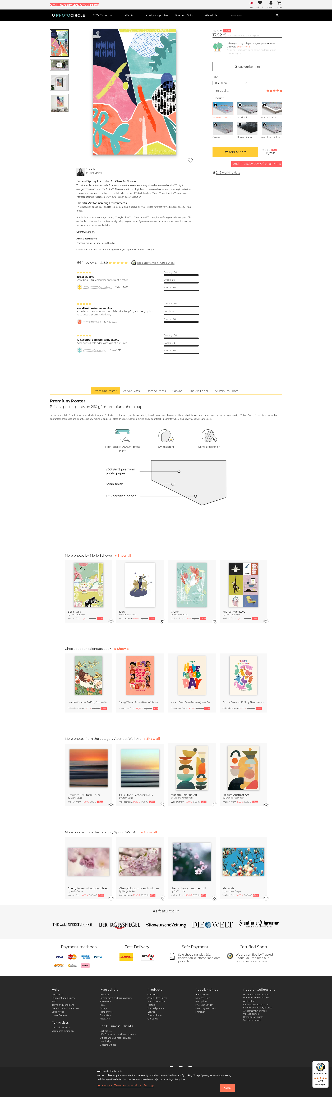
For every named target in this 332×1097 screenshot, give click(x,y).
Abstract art (249, 1001)
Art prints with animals (255, 1010)
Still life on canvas (252, 1020)
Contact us (57, 994)
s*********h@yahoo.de (94, 350)
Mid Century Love (234, 611)
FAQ (54, 1001)
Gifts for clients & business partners (118, 1034)
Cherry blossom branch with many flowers (140, 888)
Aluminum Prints (156, 1001)
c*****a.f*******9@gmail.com (97, 287)
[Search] (277, 15)
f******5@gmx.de (92, 321)
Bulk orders (106, 1031)
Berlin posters (202, 994)
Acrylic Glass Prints (157, 998)
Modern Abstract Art (184, 794)
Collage (150, 249)
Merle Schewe (95, 172)
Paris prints (201, 1001)
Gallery (103, 1008)
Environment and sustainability (116, 998)
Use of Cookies (59, 1015)
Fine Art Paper (154, 1015)
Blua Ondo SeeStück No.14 (136, 795)
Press (102, 1005)
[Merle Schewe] (80, 172)
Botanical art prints (253, 1017)
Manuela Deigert (234, 891)
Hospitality (105, 1041)
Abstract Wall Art (97, 249)
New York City (202, 998)
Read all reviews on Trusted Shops (155, 263)
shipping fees (252, 35)
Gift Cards (152, 1018)
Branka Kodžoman (183, 797)
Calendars (152, 994)
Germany (90, 231)
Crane (175, 611)
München (200, 1012)
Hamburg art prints (205, 1008)
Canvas (151, 1012)
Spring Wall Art (114, 249)
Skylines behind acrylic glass (257, 1007)
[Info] (215, 105)
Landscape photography (255, 1004)
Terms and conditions (63, 1005)
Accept (227, 1087)
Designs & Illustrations (134, 249)
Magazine (105, 1018)
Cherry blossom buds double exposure (89, 888)
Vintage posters (251, 1014)
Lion (122, 611)
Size (215, 77)
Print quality (221, 90)
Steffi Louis (76, 798)
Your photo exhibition (63, 1031)
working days (228, 172)
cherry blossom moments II (188, 888)
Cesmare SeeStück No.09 (84, 795)
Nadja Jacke (77, 891)
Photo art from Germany (256, 997)
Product (218, 98)
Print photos (106, 1012)
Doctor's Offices (108, 1044)
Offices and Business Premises (115, 1038)
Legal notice (58, 1012)
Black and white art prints (256, 994)
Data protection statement (66, 1008)
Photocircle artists (61, 1027)
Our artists (105, 1015)
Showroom (105, 1001)
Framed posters (155, 1008)
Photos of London (204, 1005)
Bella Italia (74, 611)
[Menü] (326, 1063)
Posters (151, 1005)
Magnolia (228, 888)
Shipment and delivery (63, 998)
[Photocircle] (68, 15)
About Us (104, 994)
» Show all (123, 555)
